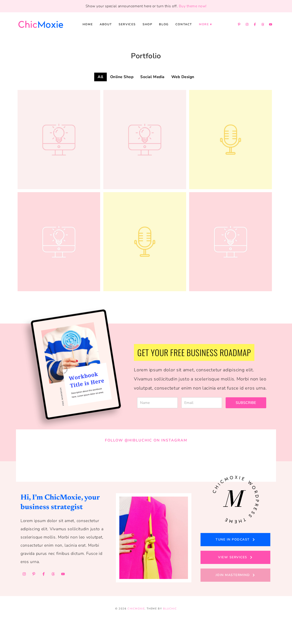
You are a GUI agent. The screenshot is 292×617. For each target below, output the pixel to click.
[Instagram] (247, 24)
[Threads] (263, 24)
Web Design (182, 76)
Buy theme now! (193, 6)
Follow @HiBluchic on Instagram (146, 440)
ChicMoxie (136, 608)
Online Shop (122, 76)
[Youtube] (270, 24)
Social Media (152, 76)
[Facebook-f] (255, 24)
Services (127, 24)
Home (88, 24)
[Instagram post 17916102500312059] (195, 460)
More (204, 24)
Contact (183, 24)
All (100, 76)
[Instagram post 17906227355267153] (97, 460)
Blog (163, 24)
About (106, 24)
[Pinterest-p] (239, 24)
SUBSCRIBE (246, 402)
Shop (147, 24)
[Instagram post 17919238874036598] (146, 460)
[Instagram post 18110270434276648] (243, 460)
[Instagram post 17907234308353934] (48, 460)
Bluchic (170, 608)
